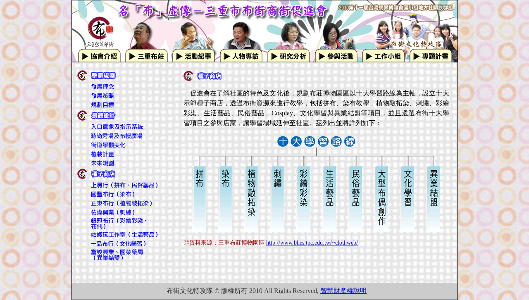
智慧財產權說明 (343, 290)
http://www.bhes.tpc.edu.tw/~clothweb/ (312, 243)
